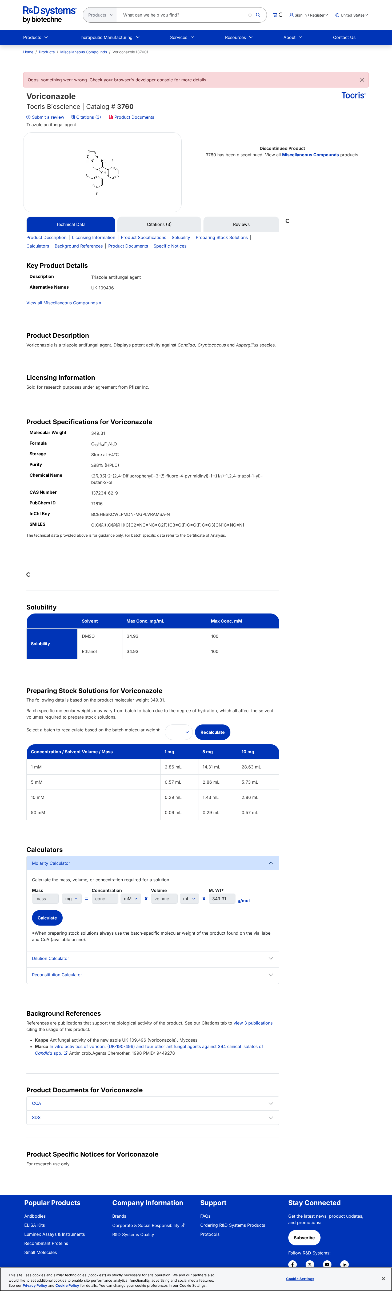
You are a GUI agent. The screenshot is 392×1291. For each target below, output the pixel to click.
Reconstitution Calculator (57, 974)
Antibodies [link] (35, 1216)
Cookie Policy (67, 1285)
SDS (36, 1117)
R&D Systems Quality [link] (133, 1234)
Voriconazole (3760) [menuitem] (130, 52)
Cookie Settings (300, 1278)
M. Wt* (216, 890)
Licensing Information (93, 237)
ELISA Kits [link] (34, 1225)
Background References (79, 246)
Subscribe (304, 1237)
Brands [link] (119, 1216)
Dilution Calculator (50, 958)
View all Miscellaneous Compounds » (63, 302)
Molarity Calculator (51, 863)
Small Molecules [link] (40, 1252)
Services (178, 37)
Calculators (37, 246)
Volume (159, 890)
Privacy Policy (35, 1285)
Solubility (181, 237)
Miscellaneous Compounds (83, 52)
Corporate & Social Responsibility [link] (145, 1225)
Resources (235, 37)
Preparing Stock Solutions (222, 237)
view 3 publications (253, 1023)
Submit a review (47, 117)
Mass (37, 890)
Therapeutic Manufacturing (106, 37)
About (289, 37)
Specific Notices (170, 246)
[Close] (362, 79)
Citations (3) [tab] (159, 224)
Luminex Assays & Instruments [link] (54, 1234)
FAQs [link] (205, 1216)
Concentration (107, 890)
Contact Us (344, 37)
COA (36, 1103)
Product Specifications (143, 237)
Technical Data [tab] (71, 224)
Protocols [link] (209, 1234)
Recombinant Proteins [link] (46, 1243)
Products (32, 37)
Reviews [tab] (241, 224)
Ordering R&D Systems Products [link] (232, 1225)
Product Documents (133, 117)
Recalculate (213, 732)
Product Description (46, 237)
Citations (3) (88, 117)
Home (28, 52)
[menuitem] (28, 52)
